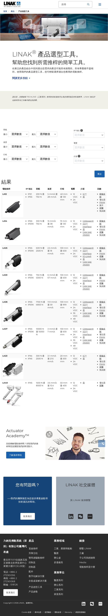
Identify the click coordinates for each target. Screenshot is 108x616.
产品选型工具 (35, 587)
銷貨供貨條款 (81, 612)
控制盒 (32, 562)
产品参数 (33, 591)
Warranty (68, 612)
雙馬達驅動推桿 (36, 557)
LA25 (4, 248)
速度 (5, 142)
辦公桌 (57, 557)
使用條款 (48, 612)
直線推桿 (33, 548)
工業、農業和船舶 (63, 548)
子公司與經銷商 (87, 557)
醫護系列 (58, 580)
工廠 (81, 553)
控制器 (32, 567)
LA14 (4, 221)
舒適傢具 (58, 562)
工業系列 (58, 589)
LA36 (4, 302)
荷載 (5, 130)
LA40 (5, 383)
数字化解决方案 (36, 576)
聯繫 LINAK (85, 548)
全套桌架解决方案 (38, 580)
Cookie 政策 (26, 612)
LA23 (4, 356)
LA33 (4, 275)
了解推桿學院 (15, 455)
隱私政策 (58, 612)
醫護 (56, 553)
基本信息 (38, 612)
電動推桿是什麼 (87, 567)
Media (82, 562)
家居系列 (58, 594)
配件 (31, 571)
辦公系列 (58, 585)
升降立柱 (33, 553)
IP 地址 (77, 130)
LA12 (4, 194)
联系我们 (27, 516)
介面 (75, 156)
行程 (5, 154)
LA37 (4, 329)
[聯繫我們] (101, 443)
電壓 (75, 143)
